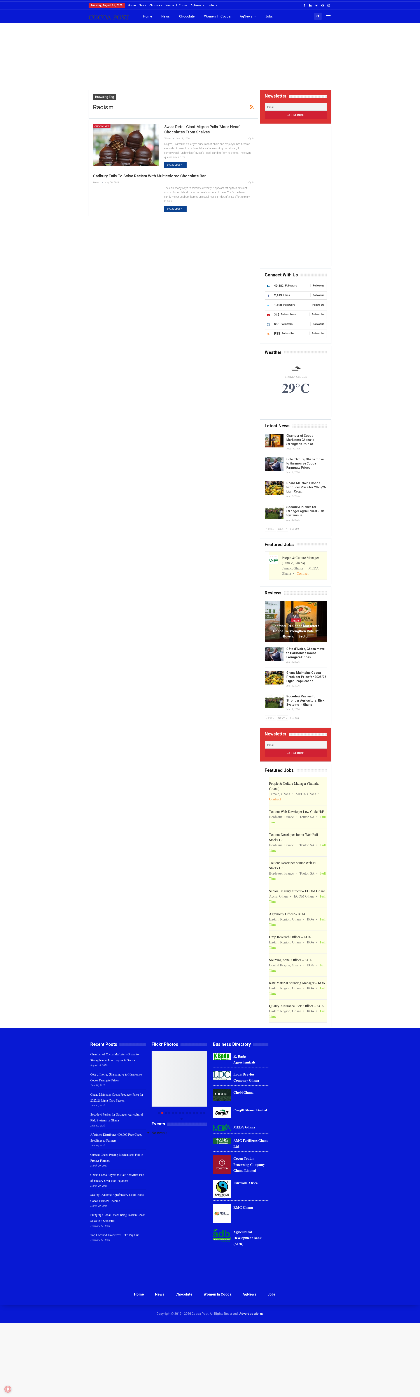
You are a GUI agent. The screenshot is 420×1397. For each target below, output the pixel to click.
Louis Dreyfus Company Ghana (246, 1077)
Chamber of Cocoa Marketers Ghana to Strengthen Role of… (300, 440)
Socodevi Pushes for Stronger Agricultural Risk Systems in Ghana (305, 700)
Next (206, 1085)
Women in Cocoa (176, 5)
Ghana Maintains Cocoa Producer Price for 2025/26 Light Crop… (306, 487)
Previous (153, 1085)
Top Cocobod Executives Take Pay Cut (114, 1235)
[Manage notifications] (7, 1389)
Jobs (211, 5)
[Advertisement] (210, 58)
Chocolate (155, 5)
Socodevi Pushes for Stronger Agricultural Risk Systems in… (305, 511)
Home (132, 5)
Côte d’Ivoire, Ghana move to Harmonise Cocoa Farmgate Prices (305, 463)
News (142, 5)
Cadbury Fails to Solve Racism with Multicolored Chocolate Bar (149, 176)
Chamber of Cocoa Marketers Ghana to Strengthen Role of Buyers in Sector (295, 631)
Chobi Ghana (243, 1092)
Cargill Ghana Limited (250, 1109)
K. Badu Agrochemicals (244, 1059)
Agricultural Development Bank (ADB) (247, 1237)
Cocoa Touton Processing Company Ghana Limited (249, 1164)
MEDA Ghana (244, 1127)
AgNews (196, 5)
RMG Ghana (243, 1207)
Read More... (175, 165)
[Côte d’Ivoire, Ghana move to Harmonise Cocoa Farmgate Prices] (274, 464)
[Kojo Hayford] (179, 1079)
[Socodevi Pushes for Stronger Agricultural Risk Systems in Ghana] (274, 512)
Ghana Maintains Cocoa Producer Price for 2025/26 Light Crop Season (306, 677)
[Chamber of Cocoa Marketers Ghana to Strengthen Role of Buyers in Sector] (274, 441)
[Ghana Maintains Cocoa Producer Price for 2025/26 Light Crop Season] (274, 488)
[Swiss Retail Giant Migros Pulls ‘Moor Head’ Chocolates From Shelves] (126, 145)
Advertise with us (251, 1313)
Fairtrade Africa (245, 1182)
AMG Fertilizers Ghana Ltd (250, 1143)
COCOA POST (109, 16)
